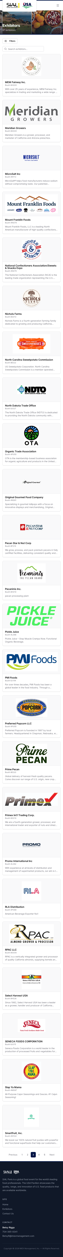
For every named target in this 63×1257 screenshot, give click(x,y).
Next (52, 1154)
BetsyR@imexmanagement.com (18, 1236)
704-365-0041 (10, 1231)
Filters (12, 41)
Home (5, 1204)
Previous (13, 1154)
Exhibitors (7, 1209)
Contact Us (8, 1213)
